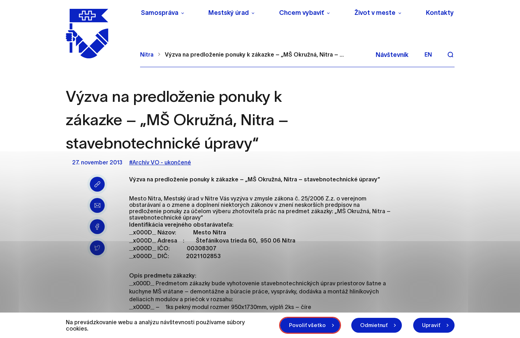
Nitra (147, 54)
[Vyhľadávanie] (450, 54)
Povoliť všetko (307, 325)
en (428, 54)
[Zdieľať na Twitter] (97, 248)
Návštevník (392, 54)
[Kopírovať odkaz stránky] (97, 184)
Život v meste (374, 12)
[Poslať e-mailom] (97, 205)
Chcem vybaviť (301, 12)
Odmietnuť (374, 325)
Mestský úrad (228, 12)
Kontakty (440, 12)
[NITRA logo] (98, 33)
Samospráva (159, 12)
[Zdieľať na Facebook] (97, 227)
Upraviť (431, 325)
